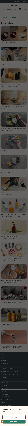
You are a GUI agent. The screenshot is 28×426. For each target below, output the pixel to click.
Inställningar (14, 417)
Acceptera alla (14, 421)
